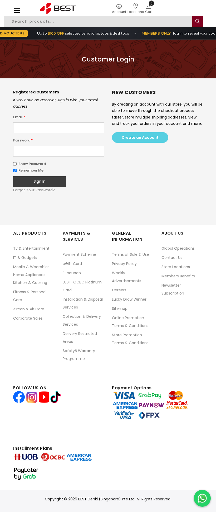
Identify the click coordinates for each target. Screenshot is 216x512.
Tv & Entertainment (31, 248)
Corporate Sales (28, 318)
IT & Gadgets (25, 257)
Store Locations (175, 266)
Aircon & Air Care (28, 309)
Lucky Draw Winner (129, 299)
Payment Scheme (79, 254)
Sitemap (119, 308)
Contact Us (171, 257)
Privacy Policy (124, 263)
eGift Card (72, 263)
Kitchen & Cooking (30, 282)
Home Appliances (29, 274)
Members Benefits (178, 276)
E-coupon (72, 273)
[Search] (197, 21)
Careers (119, 290)
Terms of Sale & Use (130, 254)
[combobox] (101, 21)
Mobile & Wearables (31, 266)
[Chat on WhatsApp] (202, 498)
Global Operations (178, 248)
